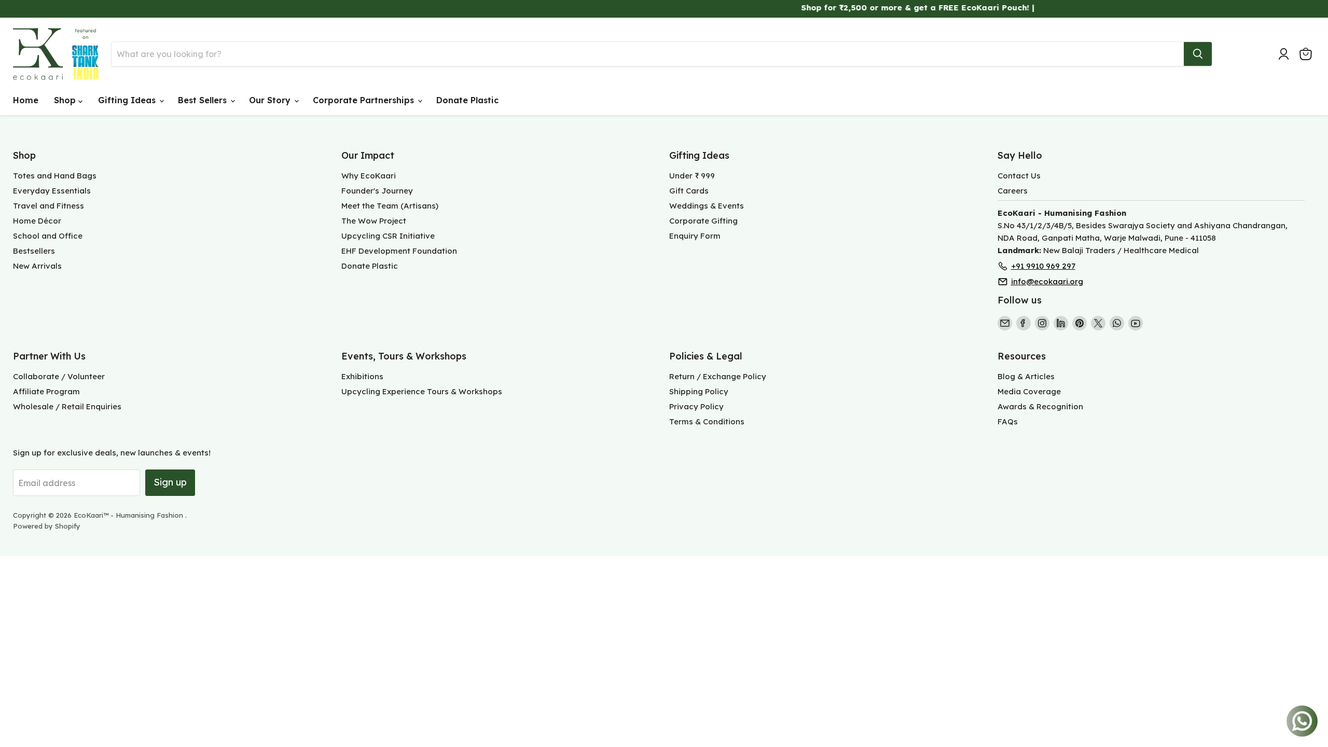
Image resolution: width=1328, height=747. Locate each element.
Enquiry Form (695, 236)
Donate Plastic (467, 100)
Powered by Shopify (46, 526)
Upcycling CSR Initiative (388, 236)
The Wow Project (373, 221)
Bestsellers (34, 251)
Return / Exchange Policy (717, 376)
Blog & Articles (1026, 376)
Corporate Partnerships (365, 100)
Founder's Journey (377, 191)
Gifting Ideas (128, 100)
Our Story (271, 100)
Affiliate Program (46, 391)
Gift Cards (689, 191)
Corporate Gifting (703, 221)
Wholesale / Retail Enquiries (67, 406)
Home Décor (37, 221)
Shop (66, 100)
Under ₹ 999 (692, 176)
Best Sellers (203, 100)
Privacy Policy (696, 406)
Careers (1013, 191)
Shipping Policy (698, 391)
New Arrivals (37, 266)
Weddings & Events (706, 206)
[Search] (1198, 54)
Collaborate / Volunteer (59, 376)
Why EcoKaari (368, 176)
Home (25, 100)
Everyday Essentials (52, 191)
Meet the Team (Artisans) (389, 206)
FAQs (1008, 421)
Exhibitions (362, 376)
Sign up (170, 482)
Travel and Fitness (48, 206)
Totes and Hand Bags (54, 176)
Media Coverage (1029, 391)
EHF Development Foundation (399, 251)
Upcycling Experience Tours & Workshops (421, 391)
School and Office (47, 236)
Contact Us (1019, 176)
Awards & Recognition (1040, 406)
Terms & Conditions (706, 421)
